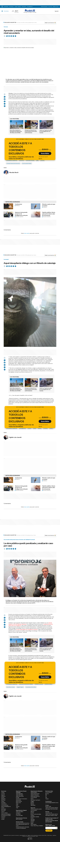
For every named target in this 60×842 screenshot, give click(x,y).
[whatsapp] (7, 36)
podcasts (24, 6)
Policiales (11, 6)
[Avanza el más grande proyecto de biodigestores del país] (8, 214)
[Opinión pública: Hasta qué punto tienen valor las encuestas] (35, 214)
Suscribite (45, 153)
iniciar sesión (26, 233)
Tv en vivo (50, 6)
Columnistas (30, 6)
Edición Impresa (44, 6)
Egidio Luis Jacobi (15, 437)
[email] (13, 36)
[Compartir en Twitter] (11, 36)
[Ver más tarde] (5, 36)
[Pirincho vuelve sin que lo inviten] (35, 206)
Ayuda (37, 836)
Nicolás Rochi (13, 172)
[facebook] (9, 36)
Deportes (6, 6)
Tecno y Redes (18, 6)
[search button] (2, 6)
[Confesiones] (8, 206)
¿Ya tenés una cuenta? (43, 157)
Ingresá (56, 11)
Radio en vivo (55, 6)
